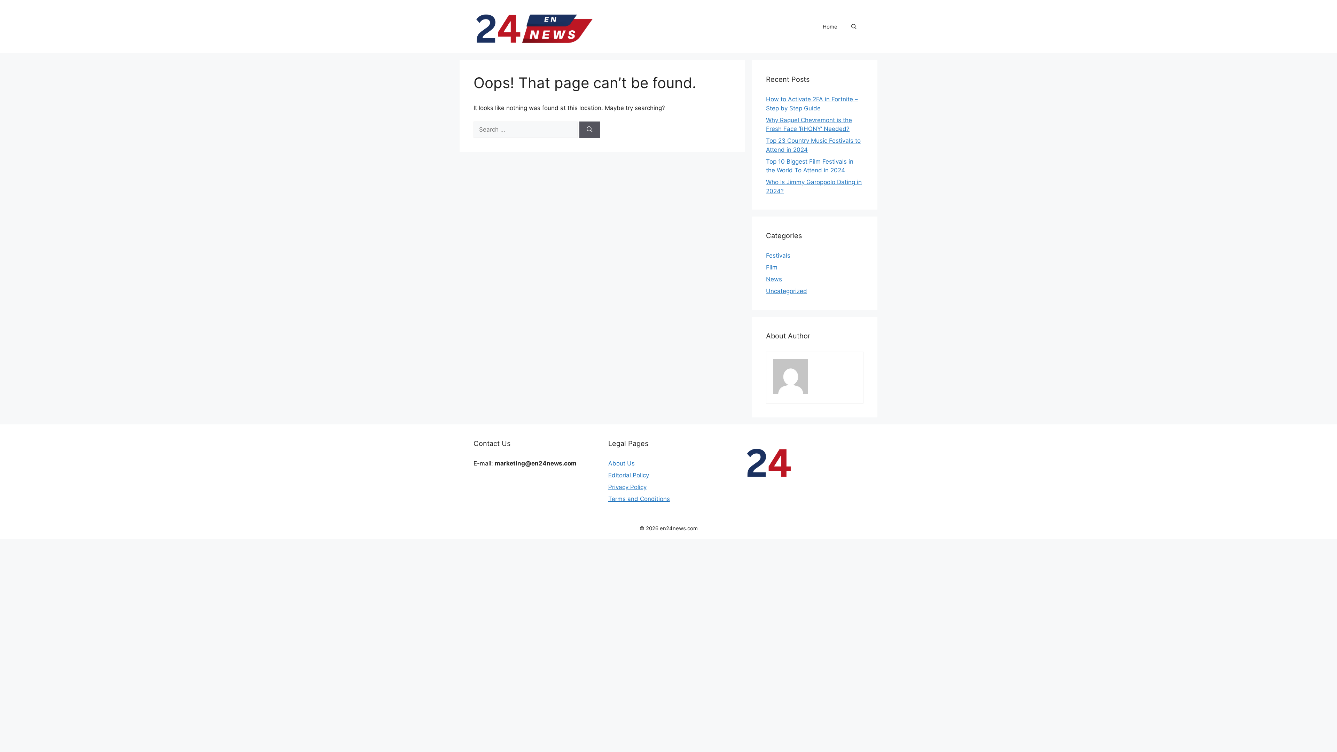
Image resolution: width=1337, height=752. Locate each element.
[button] (853, 26)
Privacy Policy (627, 487)
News (774, 279)
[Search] (589, 130)
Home (830, 26)
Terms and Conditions (639, 498)
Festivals (778, 255)
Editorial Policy (628, 475)
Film (771, 267)
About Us (621, 463)
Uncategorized (786, 291)
